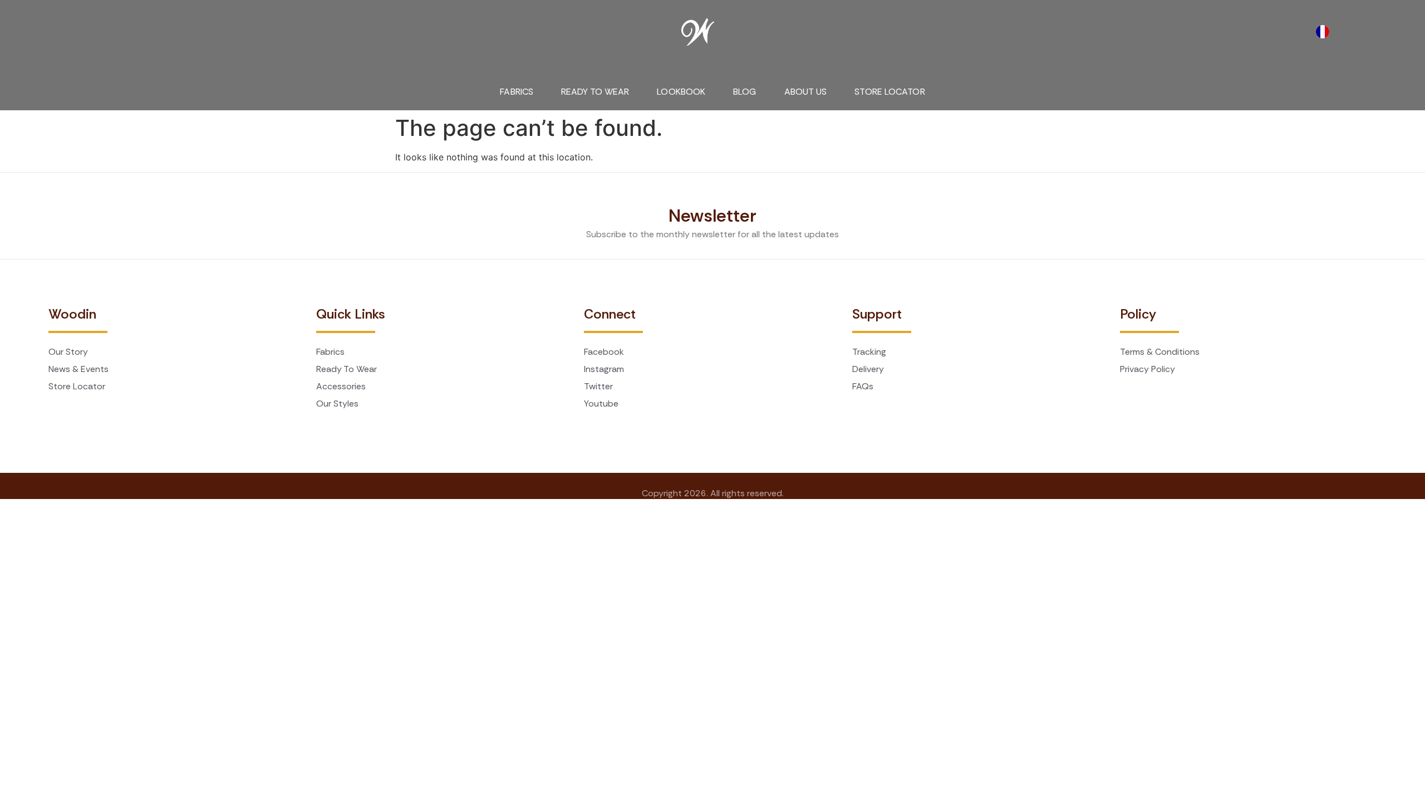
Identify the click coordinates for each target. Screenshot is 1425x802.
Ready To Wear (595, 91)
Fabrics (516, 91)
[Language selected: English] (1325, 32)
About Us (805, 91)
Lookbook (681, 91)
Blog (744, 91)
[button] (62, 26)
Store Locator (889, 91)
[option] (1325, 31)
